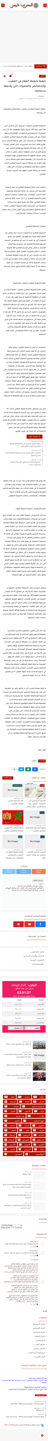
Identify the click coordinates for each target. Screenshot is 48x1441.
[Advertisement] (24, 37)
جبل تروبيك (26, 1174)
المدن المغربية (39, 1357)
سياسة (24, 1097)
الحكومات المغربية (37, 960)
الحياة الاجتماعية (39, 1324)
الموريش (25, 1149)
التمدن (10, 1149)
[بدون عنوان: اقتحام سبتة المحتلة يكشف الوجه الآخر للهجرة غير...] (39, 1055)
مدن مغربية (14, 1116)
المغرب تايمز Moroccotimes (14, 1425)
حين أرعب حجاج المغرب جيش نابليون (18, 1065)
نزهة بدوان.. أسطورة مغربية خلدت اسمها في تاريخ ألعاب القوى (17, 66)
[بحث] (3, 5)
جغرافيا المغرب (39, 1344)
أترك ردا (33, 1246)
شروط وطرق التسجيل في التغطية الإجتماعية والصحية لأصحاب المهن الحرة (25, 445)
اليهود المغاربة (34, 1121)
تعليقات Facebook (24, 871)
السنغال (9, 1140)
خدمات (10, 1125)
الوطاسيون (35, 1154)
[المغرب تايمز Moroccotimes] (24, 5)
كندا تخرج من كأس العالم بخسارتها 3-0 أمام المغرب (27, 1389)
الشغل (10, 1130)
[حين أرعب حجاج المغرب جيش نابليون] (39, 1066)
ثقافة (9, 1097)
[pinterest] (18, 924)
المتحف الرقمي (39, 1348)
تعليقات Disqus (9, 871)
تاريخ (39, 1111)
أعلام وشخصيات (38, 964)
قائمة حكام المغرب (37, 952)
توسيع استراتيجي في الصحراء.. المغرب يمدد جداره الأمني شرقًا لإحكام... (35, 804)
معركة (39, 1130)
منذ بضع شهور (40, 798)
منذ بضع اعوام (35, 441)
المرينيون (24, 1135)
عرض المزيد (8, 778)
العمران (25, 1145)
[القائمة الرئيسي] (45, 5)
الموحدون (23, 1140)
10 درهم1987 (40, 1410)
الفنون (10, 1111)
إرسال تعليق (38, 880)
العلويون (38, 1125)
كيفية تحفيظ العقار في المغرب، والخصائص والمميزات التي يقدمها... (13, 855)
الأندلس (25, 1111)
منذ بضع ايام (26, 1041)
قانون (42, 76)
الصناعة (39, 1135)
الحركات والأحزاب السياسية (34, 956)
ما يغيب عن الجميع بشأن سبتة (18, 1044)
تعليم (25, 1130)
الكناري (39, 1145)
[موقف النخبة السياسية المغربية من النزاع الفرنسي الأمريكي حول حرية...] (39, 1185)
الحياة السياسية (39, 1332)
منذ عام (27, 1171)
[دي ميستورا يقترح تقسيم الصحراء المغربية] (39, 1196)
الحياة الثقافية (40, 1336)
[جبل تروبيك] (39, 1175)
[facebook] (40, 924)
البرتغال (10, 1135)
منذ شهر (26, 1062)
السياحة (10, 1102)
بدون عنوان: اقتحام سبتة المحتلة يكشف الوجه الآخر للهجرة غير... (17, 1056)
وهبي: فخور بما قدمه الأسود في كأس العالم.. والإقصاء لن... (18, 1077)
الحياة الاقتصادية (39, 1328)
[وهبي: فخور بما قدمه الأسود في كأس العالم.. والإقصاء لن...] (39, 1076)
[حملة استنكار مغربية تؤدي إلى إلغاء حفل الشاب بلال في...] (39, 1206)
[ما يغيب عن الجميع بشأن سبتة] (39, 1045)
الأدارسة (10, 1145)
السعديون (13, 1154)
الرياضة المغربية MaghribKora (35, 1387)
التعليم (12, 1121)
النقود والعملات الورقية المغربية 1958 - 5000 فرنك (27, 1404)
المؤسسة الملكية (33, 1106)
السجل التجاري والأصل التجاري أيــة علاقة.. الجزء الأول (36, 855)
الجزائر (39, 1102)
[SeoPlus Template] (42, 1425)
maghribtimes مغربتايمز (38, 1378)
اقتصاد (25, 1102)
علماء (39, 1149)
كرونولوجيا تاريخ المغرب (36, 1352)
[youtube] (29, 924)
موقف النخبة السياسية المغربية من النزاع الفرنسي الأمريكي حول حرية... (17, 1186)
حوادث (36, 1116)
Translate (18, 1228)
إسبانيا (12, 1106)
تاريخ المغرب (40, 1340)
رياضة (39, 1097)
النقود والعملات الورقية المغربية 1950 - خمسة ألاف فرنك (25, 1417)
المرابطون (38, 1140)
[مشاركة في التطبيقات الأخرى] (14, 769)
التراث (24, 1125)
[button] (35, 769)
